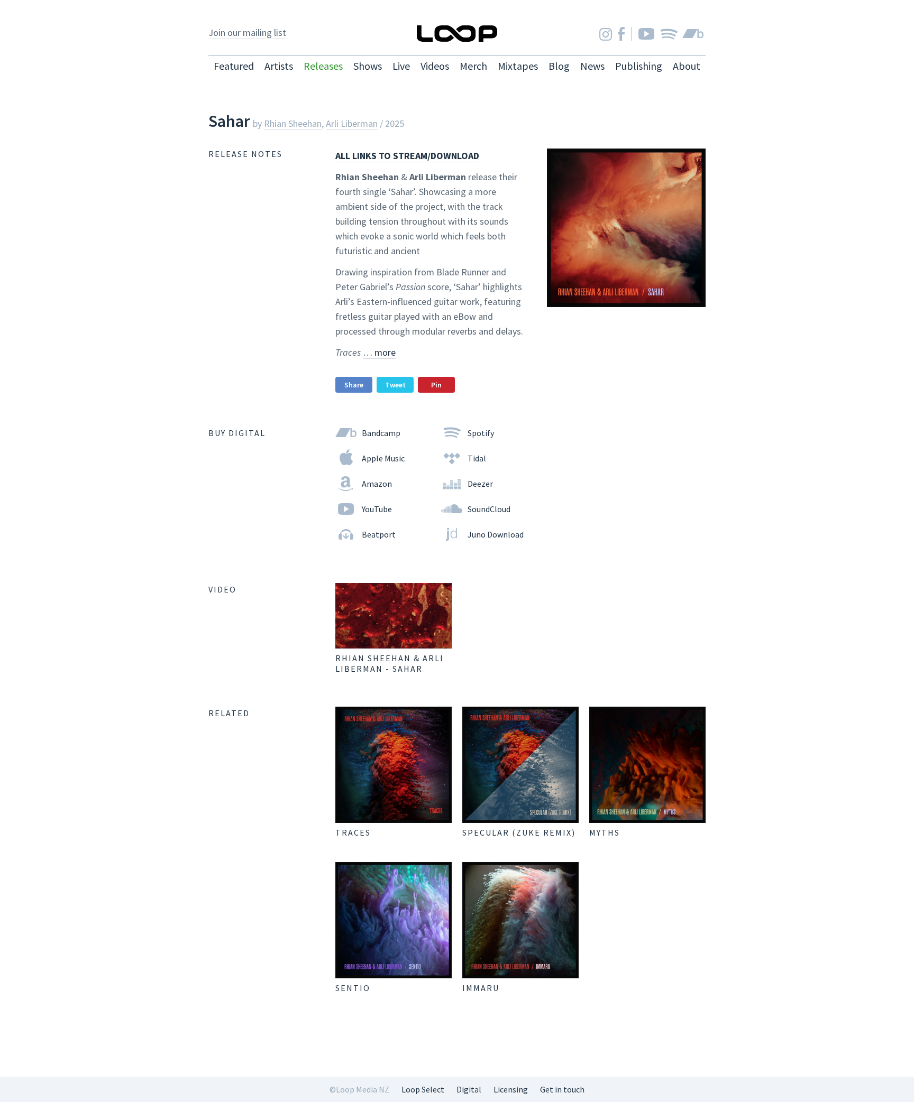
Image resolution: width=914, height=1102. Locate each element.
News (592, 65)
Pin (436, 385)
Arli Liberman (352, 123)
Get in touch (562, 1089)
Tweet (395, 385)
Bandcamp (692, 34)
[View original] (393, 616)
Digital (468, 1089)
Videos (435, 65)
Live (401, 65)
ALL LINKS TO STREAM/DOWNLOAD (407, 156)
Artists (278, 65)
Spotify (669, 34)
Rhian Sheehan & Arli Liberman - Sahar (389, 663)
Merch (473, 65)
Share (353, 385)
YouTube (646, 34)
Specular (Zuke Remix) (518, 832)
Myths (604, 832)
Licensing (510, 1089)
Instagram (605, 34)
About (686, 65)
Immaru (480, 988)
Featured (234, 65)
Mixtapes (518, 65)
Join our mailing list (247, 32)
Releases (323, 65)
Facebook (621, 34)
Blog (559, 65)
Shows (367, 65)
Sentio (352, 988)
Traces (353, 832)
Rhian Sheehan (293, 123)
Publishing (638, 65)
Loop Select (422, 1089)
